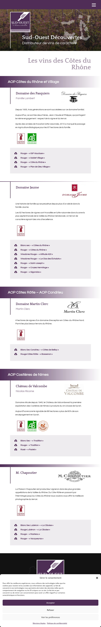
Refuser (50, 610)
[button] (97, 578)
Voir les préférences (50, 617)
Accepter (50, 602)
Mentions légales (39, 623)
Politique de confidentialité (57, 623)
